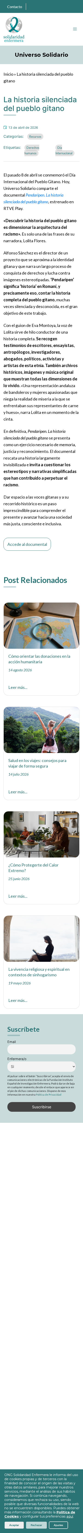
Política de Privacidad (48, 1094)
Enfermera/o (17, 1059)
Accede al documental (27, 544)
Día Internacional (63, 150)
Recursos (35, 136)
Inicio (8, 74)
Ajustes (58, 1525)
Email (11, 1042)
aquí (69, 1516)
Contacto (14, 6)
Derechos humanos (31, 150)
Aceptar (14, 1525)
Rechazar (36, 1525)
